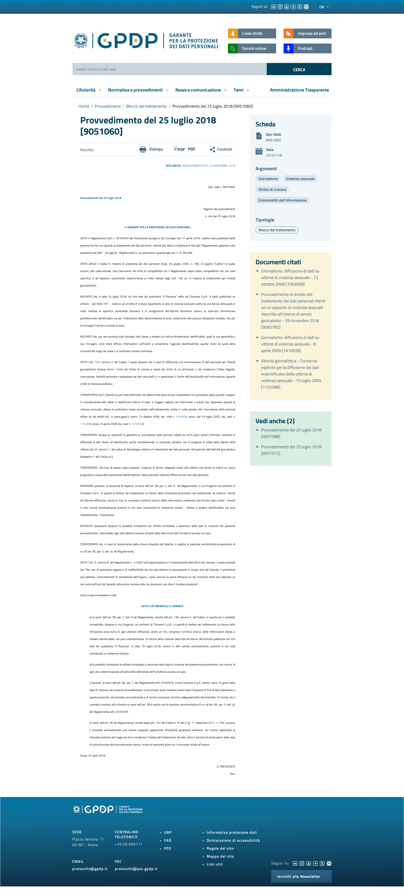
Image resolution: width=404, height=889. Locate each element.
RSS (167, 848)
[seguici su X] (299, 6)
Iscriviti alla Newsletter (299, 876)
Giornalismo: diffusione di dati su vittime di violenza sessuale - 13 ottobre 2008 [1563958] (290, 277)
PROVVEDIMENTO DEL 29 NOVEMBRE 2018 (208, 165)
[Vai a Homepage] (108, 814)
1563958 (181, 416)
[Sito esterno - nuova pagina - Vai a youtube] (308, 863)
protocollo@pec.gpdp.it (136, 868)
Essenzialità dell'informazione (283, 200)
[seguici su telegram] (293, 6)
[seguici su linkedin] (273, 6)
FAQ (168, 840)
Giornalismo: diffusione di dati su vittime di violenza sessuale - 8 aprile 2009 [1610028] (290, 344)
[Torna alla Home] (146, 39)
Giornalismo (268, 178)
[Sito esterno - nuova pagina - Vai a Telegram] (315, 863)
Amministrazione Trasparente (299, 89)
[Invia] (299, 69)
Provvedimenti (108, 106)
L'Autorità (86, 89)
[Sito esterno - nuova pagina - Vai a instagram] (301, 863)
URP (168, 832)
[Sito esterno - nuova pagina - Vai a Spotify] (329, 863)
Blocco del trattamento (146, 106)
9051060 (273, 140)
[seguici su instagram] (280, 6)
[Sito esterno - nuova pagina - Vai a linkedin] (295, 863)
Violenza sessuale (300, 178)
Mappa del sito (220, 856)
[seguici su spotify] (306, 6)
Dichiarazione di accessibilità (233, 840)
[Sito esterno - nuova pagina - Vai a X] (322, 863)
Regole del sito (220, 848)
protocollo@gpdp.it (90, 868)
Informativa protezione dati (232, 832)
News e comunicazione (198, 89)
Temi (239, 89)
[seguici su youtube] (286, 6)
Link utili (215, 864)
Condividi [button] (224, 149)
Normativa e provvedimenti (136, 89)
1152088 (86, 424)
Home (84, 106)
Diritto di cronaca (272, 189)
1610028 (137, 424)
